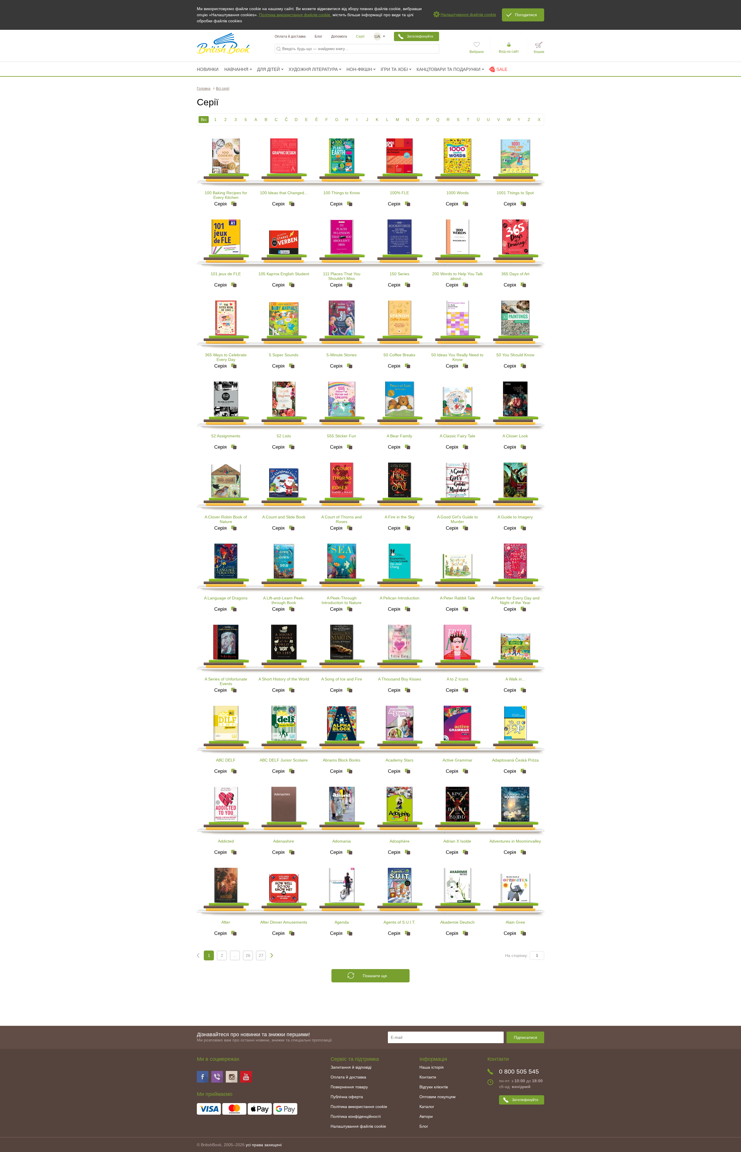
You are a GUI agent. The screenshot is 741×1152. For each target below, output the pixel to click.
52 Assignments (225, 436)
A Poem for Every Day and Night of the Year (515, 600)
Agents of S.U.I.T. (399, 922)
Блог (318, 36)
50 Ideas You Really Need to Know (457, 357)
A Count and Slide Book (283, 517)
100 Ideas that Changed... (284, 192)
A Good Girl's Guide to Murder (457, 519)
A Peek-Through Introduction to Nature (342, 600)
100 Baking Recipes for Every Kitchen (226, 195)
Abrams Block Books (341, 760)
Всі (203, 119)
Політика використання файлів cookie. (295, 14)
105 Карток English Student (283, 274)
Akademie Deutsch (457, 922)
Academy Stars (399, 760)
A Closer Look (515, 436)
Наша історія (431, 1067)
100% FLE (399, 192)
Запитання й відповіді (351, 1067)
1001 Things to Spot (515, 192)
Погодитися (526, 14)
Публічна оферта (347, 1096)
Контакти (427, 1077)
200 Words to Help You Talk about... (457, 276)
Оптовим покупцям (437, 1096)
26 (248, 955)
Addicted (226, 841)
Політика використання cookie (359, 1106)
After (225, 922)
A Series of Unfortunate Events (226, 681)
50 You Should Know (515, 355)
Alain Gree (515, 922)
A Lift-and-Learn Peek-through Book (284, 600)
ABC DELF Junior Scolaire (284, 760)
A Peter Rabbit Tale (457, 598)
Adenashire (283, 841)
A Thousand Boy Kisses (399, 679)
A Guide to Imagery (515, 517)
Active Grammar (457, 760)
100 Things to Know (341, 192)
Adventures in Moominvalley (515, 841)
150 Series (399, 274)
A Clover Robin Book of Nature (226, 519)
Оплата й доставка (290, 36)
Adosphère (400, 841)
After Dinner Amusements (283, 922)
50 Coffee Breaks (399, 355)
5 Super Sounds (283, 355)
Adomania (341, 841)
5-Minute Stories (342, 355)
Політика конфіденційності (356, 1116)
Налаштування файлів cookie (358, 1126)
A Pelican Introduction (399, 598)
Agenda (342, 922)
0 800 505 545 (519, 1071)
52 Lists (284, 436)
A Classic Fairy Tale (457, 436)
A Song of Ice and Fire (341, 679)
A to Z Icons (457, 679)
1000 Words (457, 192)
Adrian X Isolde (457, 841)
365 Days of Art (515, 274)
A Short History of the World (283, 679)
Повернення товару (349, 1087)
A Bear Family (399, 436)
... (235, 955)
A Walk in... (515, 679)
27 (261, 955)
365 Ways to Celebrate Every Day (226, 357)
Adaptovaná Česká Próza (515, 760)
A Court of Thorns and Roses (341, 519)
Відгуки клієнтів (433, 1087)
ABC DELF (226, 760)
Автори (426, 1116)
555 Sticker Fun (341, 436)
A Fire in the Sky (399, 517)
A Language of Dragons (225, 598)
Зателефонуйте (420, 36)
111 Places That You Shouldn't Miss (341, 276)
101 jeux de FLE (226, 274)
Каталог (426, 1106)
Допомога (339, 36)
